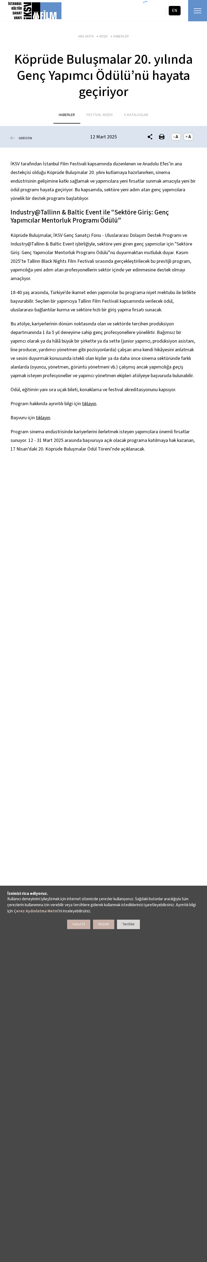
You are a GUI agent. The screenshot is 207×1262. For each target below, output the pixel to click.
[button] (150, 137)
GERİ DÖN (25, 138)
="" (145, 2)
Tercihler (128, 924)
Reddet (103, 924)
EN (174, 10)
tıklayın (89, 403)
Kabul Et (79, 924)
